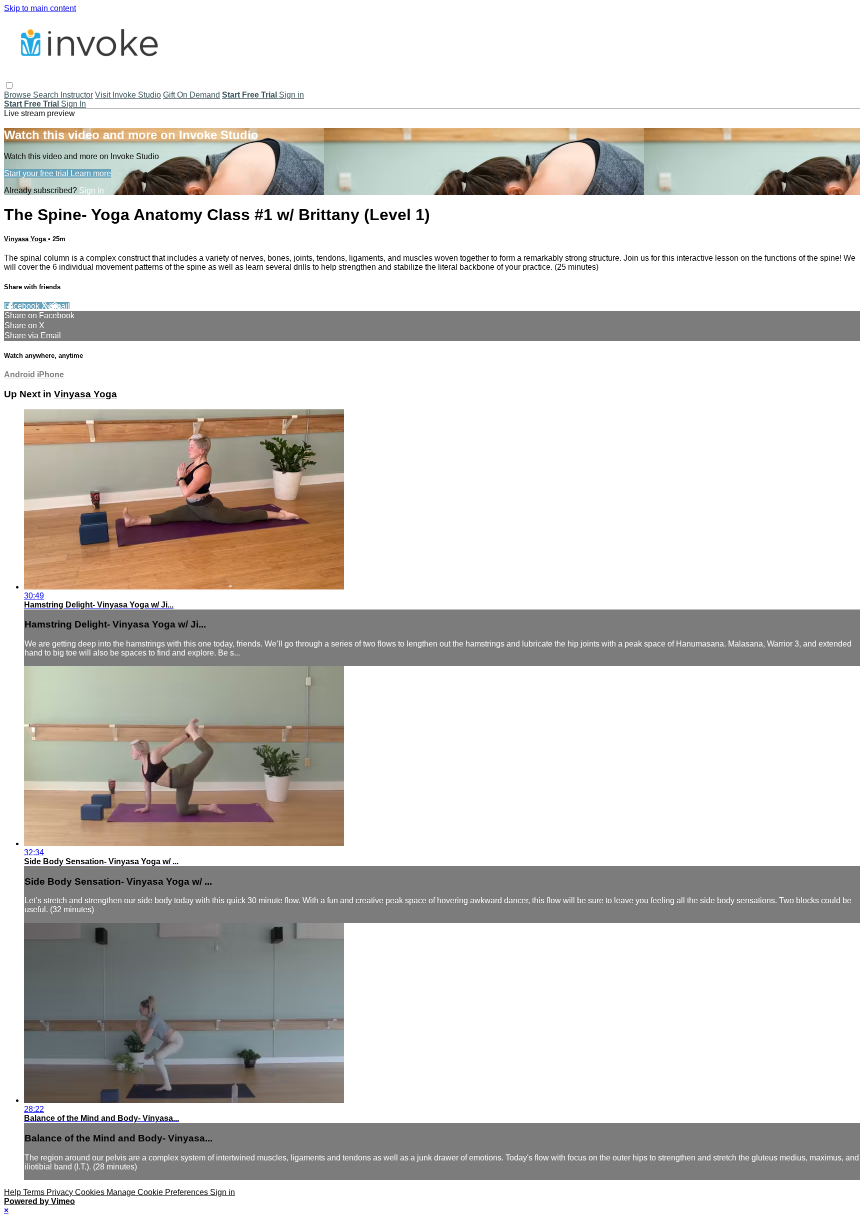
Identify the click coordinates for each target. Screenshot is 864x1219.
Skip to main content (40, 8)
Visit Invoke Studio (128, 95)
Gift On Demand (191, 95)
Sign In (73, 104)
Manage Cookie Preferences (158, 1192)
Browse (18, 95)
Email (59, 306)
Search (46, 95)
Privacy (60, 1192)
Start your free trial (37, 173)
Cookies (90, 1192)
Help (13, 1192)
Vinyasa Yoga (26, 239)
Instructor (76, 95)
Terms (34, 1192)
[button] (9, 85)
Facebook (23, 306)
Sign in (291, 95)
